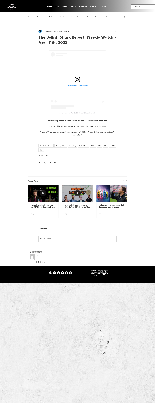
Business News (43, 155)
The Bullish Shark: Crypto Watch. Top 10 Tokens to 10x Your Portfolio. (77, 206)
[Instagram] (50, 272)
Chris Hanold (74, 17)
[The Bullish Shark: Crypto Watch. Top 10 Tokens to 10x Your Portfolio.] (77, 193)
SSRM (113, 146)
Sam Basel (63, 17)
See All (125, 181)
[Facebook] (70, 272)
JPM (99, 146)
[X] (54, 272)
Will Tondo (40, 17)
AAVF (92, 146)
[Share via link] (55, 162)
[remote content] (77, 83)
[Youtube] (62, 272)
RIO (41, 150)
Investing (72, 146)
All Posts (30, 17)
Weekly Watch (61, 146)
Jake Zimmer (52, 17)
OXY (105, 146)
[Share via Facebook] (39, 162)
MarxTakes (98, 17)
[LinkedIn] (58, 272)
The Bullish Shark (46, 146)
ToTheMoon (83, 146)
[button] (104, 6)
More (107, 17)
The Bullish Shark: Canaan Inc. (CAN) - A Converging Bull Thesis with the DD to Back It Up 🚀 (42, 206)
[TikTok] (66, 272)
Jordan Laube (87, 17)
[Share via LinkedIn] (50, 162)
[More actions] (115, 31)
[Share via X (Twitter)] (45, 162)
